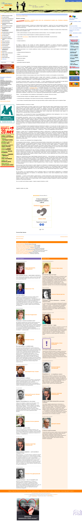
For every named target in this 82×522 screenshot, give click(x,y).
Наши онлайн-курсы (5, 57)
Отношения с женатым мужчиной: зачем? (25, 320)
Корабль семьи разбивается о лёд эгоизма (25, 401)
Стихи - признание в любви (75, 32)
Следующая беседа (64, 236)
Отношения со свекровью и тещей (48, 312)
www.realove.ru (55, 494)
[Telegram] (43, 224)
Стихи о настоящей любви (75, 27)
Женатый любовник (19, 308)
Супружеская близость (6, 47)
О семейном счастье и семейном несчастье (24, 251)
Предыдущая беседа (20, 236)
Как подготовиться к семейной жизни (24, 346)
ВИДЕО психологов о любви (7, 15)
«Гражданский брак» (19, 467)
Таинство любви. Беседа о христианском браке (25, 250)
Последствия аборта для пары (49, 274)
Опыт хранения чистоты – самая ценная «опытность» (28, 275)
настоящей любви (33, 87)
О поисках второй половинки (49, 430)
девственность (25, 36)
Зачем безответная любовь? (7, 20)
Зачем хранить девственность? (21, 261)
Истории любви (5, 55)
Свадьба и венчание (6, 42)
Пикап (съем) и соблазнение (7, 52)
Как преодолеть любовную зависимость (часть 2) (25, 246)
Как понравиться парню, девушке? (22, 364)
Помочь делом (42, 218)
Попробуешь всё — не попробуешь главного (52, 374)
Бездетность (4, 51)
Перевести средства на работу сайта (42, 206)
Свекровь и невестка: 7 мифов (49, 325)
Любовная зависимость (20, 244)
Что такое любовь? (20, 295)
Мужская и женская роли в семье (22, 252)
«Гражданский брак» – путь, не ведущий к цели (27, 479)
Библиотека (19, 14)
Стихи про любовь (73, 25)
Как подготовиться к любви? (21, 332)
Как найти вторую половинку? (47, 416)
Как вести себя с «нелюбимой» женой (23, 253)
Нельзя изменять (5, 45)
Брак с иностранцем (6, 40)
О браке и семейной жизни (21, 249)
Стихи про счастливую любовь (74, 30)
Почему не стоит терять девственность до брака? (25, 248)
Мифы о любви (5, 54)
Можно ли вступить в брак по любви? (23, 247)
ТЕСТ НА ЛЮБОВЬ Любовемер (73, 19)
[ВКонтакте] (40, 224)
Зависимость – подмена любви (23, 427)
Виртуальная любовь (46, 386)
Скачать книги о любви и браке (22, 15)
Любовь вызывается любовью (23, 378)
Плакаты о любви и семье (75, 21)
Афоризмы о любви (73, 36)
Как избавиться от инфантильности (48, 337)
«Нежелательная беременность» (47, 261)
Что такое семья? (19, 436)
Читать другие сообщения (5, 101)
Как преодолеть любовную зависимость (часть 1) (25, 245)
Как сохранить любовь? (6, 36)
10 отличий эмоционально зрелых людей (51, 349)
